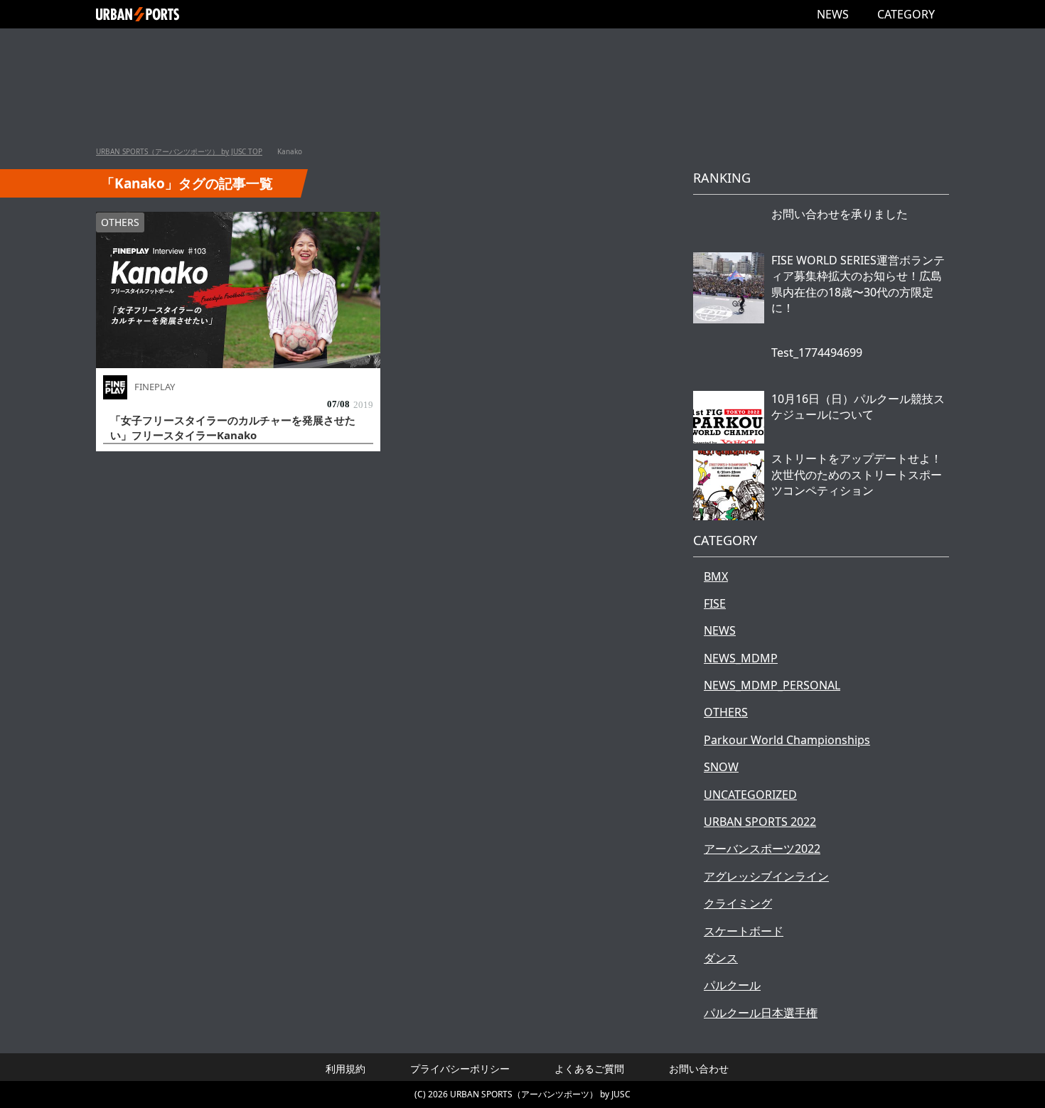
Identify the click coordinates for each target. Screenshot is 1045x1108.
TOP (179, 151)
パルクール (732, 985)
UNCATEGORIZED (750, 794)
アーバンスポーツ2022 (762, 848)
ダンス (721, 958)
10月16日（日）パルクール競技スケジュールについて (858, 406)
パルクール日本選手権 (761, 1013)
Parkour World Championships (787, 740)
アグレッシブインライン (766, 876)
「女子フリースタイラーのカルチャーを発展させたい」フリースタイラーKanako (232, 427)
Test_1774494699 (816, 352)
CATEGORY (906, 14)
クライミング (738, 903)
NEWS (833, 14)
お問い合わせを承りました (839, 214)
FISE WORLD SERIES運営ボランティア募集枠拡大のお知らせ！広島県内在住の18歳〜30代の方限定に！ (858, 284)
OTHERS (120, 222)
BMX (716, 576)
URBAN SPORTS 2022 (760, 821)
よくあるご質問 (589, 1068)
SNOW (721, 767)
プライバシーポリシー (460, 1068)
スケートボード (743, 931)
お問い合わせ (699, 1068)
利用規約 (345, 1068)
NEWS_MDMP (741, 658)
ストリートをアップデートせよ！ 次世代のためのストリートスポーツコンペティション (856, 474)
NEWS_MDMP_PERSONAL (772, 685)
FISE (715, 603)
